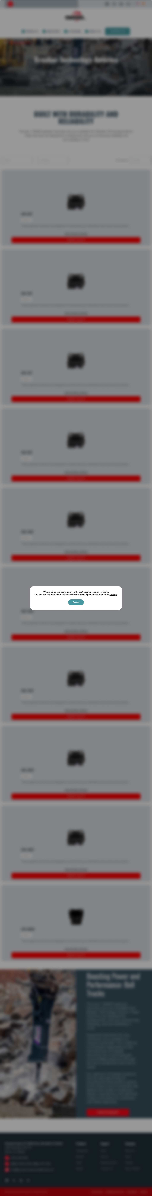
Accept (76, 602)
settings (113, 594)
